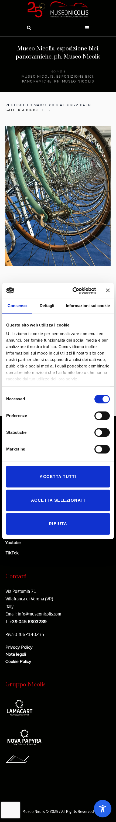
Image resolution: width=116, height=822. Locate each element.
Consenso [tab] (17, 305)
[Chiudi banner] (108, 291)
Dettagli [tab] (47, 305)
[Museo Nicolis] (58, 9)
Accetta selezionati (58, 500)
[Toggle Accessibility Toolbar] (102, 808)
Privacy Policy (19, 647)
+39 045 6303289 (28, 621)
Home (56, 71)
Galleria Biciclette (27, 110)
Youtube (13, 542)
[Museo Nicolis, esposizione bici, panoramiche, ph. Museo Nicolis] (58, 196)
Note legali (15, 654)
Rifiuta (58, 523)
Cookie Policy (18, 661)
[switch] (102, 415)
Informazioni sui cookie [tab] (88, 305)
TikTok (12, 552)
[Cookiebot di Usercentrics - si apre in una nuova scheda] (73, 290)
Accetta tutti (58, 476)
